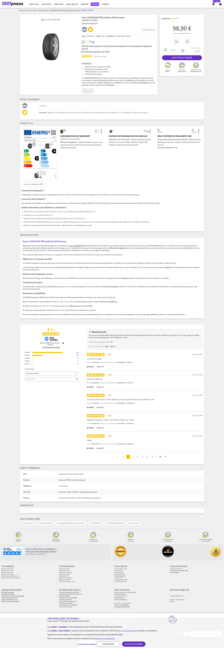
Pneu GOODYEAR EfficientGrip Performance (71, 523)
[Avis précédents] (124, 456)
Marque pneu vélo (7, 572)
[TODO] (112, 342)
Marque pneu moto (7, 570)
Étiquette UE (26, 123)
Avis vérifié (198, 355)
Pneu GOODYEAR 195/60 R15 (114, 523)
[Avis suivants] (165, 457)
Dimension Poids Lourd (66, 581)
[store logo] (13, 4)
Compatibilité (26, 505)
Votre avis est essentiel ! (177, 600)
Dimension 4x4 (64, 576)
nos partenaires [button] (127, 631)
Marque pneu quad (7, 574)
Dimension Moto (64, 570)
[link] (34, 4)
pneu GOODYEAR (75, 246)
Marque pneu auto (7, 569)
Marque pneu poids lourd (9, 576)
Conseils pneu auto (120, 569)
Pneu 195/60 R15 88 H (45, 523)
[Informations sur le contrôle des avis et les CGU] (63, 343)
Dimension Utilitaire (65, 578)
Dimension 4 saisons (65, 572)
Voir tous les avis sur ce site (51, 347)
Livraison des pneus (120, 596)
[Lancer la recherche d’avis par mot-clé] (77, 379)
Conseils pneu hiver (176, 569)
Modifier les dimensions (89, 23)
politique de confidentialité (104, 638)
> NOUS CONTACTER (176, 596)
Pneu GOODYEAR (94, 523)
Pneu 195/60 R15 (27, 523)
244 (160, 456)
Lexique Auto (118, 578)
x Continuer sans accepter (87, 644)
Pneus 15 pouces (133, 523)
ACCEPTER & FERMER (134, 644)
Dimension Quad (64, 580)
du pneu (29, 235)
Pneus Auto (32, 10)
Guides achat (118, 570)
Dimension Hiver (64, 574)
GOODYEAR (54, 10)
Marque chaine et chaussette (10, 578)
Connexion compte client (122, 603)
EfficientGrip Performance (70, 10)
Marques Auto (43, 10)
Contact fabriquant (30, 468)
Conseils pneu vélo (120, 581)
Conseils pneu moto (121, 580)
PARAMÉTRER (108, 644)
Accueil (24, 10)
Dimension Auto (64, 569)
